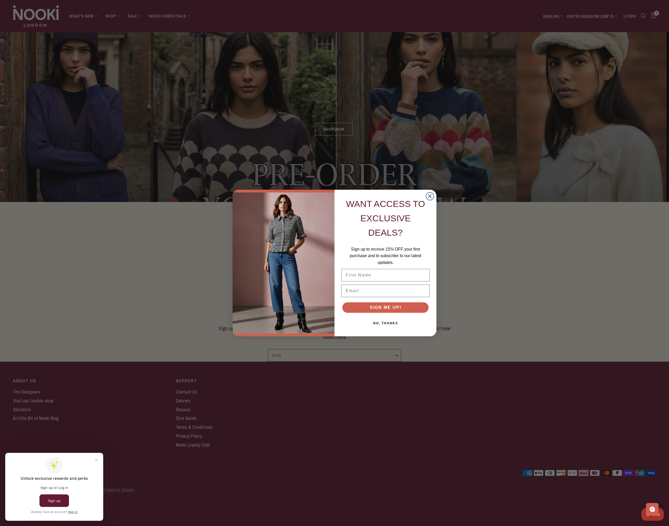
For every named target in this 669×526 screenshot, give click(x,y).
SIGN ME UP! (385, 307)
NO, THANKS (385, 323)
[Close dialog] (430, 196)
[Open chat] (652, 509)
